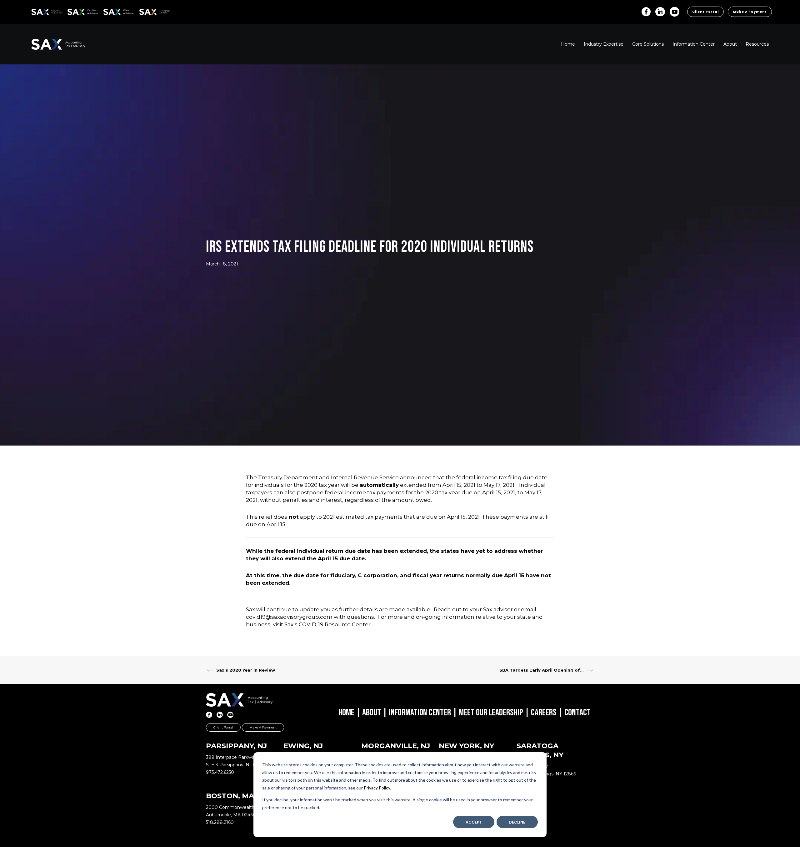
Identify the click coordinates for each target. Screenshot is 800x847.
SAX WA (110, 11)
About (371, 712)
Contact (577, 712)
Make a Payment (750, 11)
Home (346, 712)
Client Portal (705, 11)
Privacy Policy (377, 787)
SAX (34, 11)
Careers (544, 712)
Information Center (420, 712)
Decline (517, 822)
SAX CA (74, 11)
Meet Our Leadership (491, 712)
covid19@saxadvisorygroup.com (289, 617)
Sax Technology (150, 12)
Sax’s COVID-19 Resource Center (327, 624)
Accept (474, 822)
